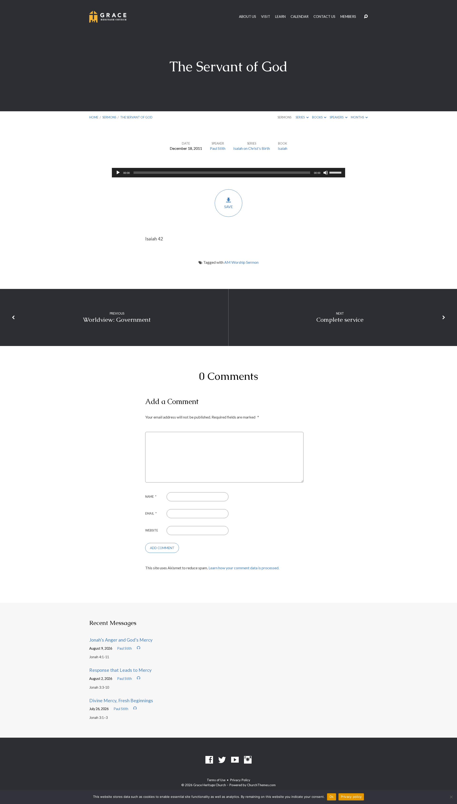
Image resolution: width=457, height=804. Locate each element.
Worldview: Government (117, 320)
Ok (331, 797)
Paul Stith (217, 148)
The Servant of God (136, 117)
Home (93, 117)
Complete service (339, 320)
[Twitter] (222, 760)
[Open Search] (366, 17)
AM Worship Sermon (241, 262)
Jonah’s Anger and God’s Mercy (121, 640)
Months (357, 117)
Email (151, 513)
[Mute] (325, 172)
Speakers (337, 117)
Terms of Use (216, 780)
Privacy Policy (240, 780)
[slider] (336, 172)
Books (317, 117)
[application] (228, 172)
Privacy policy (351, 797)
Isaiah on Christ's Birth (251, 148)
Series (300, 117)
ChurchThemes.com (261, 785)
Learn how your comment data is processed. (244, 567)
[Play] (118, 172)
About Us (247, 16)
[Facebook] (209, 760)
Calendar (299, 16)
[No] (451, 796)
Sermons (109, 117)
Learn (280, 16)
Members (348, 16)
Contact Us (324, 16)
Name (150, 496)
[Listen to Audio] (138, 647)
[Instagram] (248, 760)
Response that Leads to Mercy (120, 670)
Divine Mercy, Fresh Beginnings (121, 700)
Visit (265, 16)
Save (228, 207)
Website (151, 530)
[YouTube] (235, 760)
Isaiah (282, 148)
